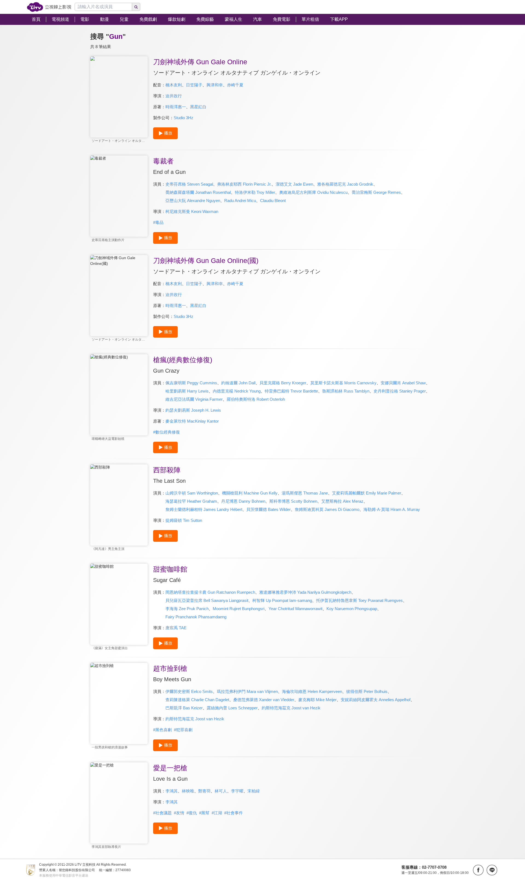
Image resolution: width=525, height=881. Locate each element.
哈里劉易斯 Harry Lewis (187, 391)
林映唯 (188, 791)
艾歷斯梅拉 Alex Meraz (342, 501)
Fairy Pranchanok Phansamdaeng (195, 616)
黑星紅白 (198, 106)
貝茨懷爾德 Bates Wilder (268, 509)
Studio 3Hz (183, 117)
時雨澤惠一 (175, 106)
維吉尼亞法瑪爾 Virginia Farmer (194, 399)
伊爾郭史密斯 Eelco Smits (189, 691)
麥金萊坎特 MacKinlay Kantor (192, 421)
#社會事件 (233, 812)
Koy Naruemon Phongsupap (351, 608)
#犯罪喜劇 (183, 729)
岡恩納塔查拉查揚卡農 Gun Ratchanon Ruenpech (210, 592)
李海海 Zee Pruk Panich (187, 608)
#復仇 (191, 812)
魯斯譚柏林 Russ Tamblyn (345, 391)
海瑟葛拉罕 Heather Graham (191, 501)
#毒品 (158, 222)
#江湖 (217, 812)
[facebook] (478, 870)
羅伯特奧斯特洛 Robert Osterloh (256, 399)
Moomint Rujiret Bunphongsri (238, 608)
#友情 (179, 812)
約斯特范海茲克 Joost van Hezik (291, 708)
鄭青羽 (204, 791)
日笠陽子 (194, 85)
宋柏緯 (253, 791)
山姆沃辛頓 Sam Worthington (191, 493)
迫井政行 (173, 95)
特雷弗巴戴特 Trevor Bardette (291, 391)
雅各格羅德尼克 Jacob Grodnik (345, 184)
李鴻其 (171, 791)
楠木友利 (173, 85)
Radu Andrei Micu (240, 200)
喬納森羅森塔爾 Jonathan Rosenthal (198, 192)
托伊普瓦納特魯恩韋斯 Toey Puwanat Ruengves (359, 600)
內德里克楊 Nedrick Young (237, 391)
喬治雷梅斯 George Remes (376, 192)
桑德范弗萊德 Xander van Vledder (263, 699)
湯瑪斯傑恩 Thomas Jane (305, 493)
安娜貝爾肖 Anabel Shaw (403, 383)
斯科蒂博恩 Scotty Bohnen (293, 501)
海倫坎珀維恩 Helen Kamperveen (312, 691)
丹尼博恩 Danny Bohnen (243, 501)
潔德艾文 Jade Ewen (294, 184)
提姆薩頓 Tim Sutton (183, 520)
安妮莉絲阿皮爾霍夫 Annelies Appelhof (375, 699)
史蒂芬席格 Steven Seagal (189, 184)
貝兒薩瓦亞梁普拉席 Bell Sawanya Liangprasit (206, 600)
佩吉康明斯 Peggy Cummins (191, 383)
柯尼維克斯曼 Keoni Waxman (191, 211)
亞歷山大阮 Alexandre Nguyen (192, 200)
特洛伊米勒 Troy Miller (255, 192)
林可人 (221, 791)
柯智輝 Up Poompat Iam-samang (282, 600)
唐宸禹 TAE (175, 627)
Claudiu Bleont (273, 200)
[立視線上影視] (49, 7)
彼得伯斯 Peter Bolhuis (366, 691)
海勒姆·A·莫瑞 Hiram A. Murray (391, 509)
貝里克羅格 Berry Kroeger (282, 383)
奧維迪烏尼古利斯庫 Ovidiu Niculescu (313, 192)
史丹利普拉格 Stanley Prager (400, 391)
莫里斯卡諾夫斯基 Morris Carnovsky (343, 383)
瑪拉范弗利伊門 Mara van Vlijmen (247, 691)
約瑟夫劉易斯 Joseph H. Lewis (193, 410)
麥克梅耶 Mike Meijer (317, 699)
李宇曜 (237, 791)
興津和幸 (214, 85)
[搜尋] (136, 7)
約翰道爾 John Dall (238, 383)
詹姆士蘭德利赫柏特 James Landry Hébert (203, 509)
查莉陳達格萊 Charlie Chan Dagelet (197, 699)
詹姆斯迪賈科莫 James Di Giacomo (327, 509)
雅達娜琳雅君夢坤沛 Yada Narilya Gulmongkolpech (305, 592)
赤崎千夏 (235, 85)
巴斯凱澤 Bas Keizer (184, 708)
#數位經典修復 (166, 432)
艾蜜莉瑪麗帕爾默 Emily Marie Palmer (366, 493)
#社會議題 (162, 812)
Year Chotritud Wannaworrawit (295, 608)
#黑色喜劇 (162, 729)
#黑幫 (204, 812)
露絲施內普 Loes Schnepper (232, 708)
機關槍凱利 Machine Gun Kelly (250, 493)
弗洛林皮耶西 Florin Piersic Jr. (244, 184)
